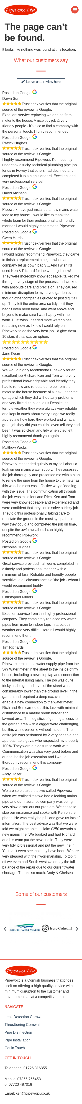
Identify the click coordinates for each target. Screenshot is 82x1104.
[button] (75, 9)
